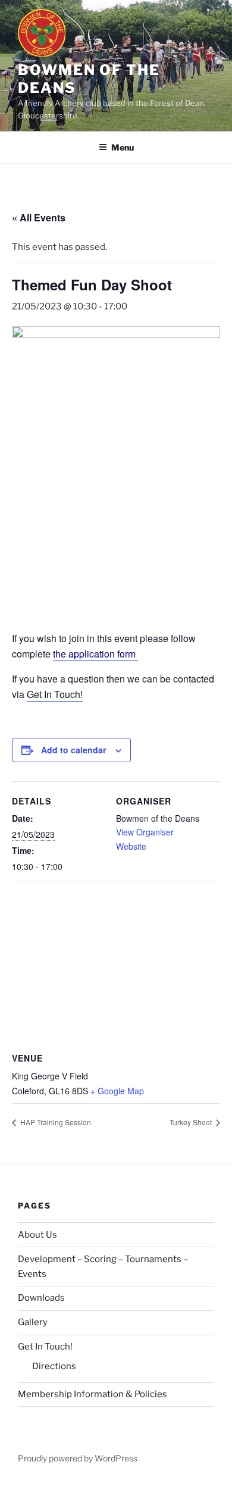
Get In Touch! (55, 694)
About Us (37, 1234)
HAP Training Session (54, 1122)
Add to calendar (73, 750)
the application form (95, 653)
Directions (54, 1366)
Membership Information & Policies (92, 1394)
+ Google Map (117, 1091)
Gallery (33, 1322)
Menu (122, 147)
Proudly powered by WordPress (77, 1458)
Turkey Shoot (192, 1122)
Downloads (41, 1297)
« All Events (38, 217)
